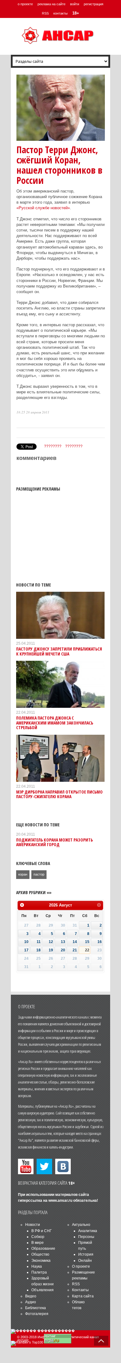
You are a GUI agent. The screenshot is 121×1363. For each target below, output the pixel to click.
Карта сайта (83, 1296)
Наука (36, 1266)
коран (22, 874)
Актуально (81, 1224)
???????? (52, 446)
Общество (40, 1254)
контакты (60, 13)
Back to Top (101, 1341)
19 (51, 950)
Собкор (37, 1237)
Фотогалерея (36, 1314)
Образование (43, 1248)
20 (63, 950)
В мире (37, 1242)
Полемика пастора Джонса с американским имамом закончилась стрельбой (54, 722)
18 (38, 950)
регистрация (93, 4)
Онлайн (85, 1260)
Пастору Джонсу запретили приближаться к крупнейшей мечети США (59, 651)
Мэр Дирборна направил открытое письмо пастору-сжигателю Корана (59, 794)
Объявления (42, 1290)
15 (87, 942)
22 (87, 950)
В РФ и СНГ (41, 1231)
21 (75, 950)
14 (75, 942)
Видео (30, 1296)
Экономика (41, 1260)
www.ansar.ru (60, 1200)
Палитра (39, 1272)
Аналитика (87, 1231)
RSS (45, 13)
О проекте (81, 1266)
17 (26, 950)
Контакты (80, 1290)
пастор (39, 874)
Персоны (86, 1237)
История (85, 1254)
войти (74, 4)
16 (99, 942)
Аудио (30, 1302)
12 (51, 942)
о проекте (25, 4)
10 (26, 942)
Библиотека (35, 1308)
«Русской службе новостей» (43, 208)
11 (39, 942)
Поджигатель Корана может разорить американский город (54, 842)
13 (63, 942)
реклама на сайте (51, 4)
